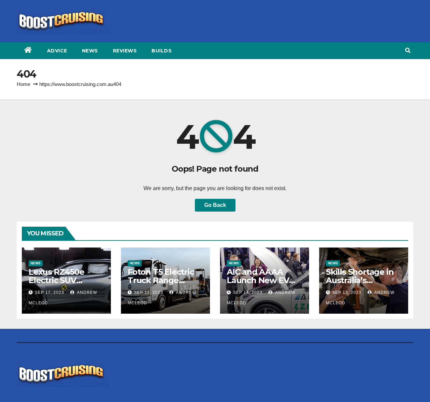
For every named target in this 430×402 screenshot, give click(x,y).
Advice (57, 51)
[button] (408, 50)
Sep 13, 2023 (346, 292)
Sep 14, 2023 (148, 292)
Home (23, 84)
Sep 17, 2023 (49, 292)
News (90, 51)
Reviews (125, 51)
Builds (162, 51)
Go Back (215, 205)
